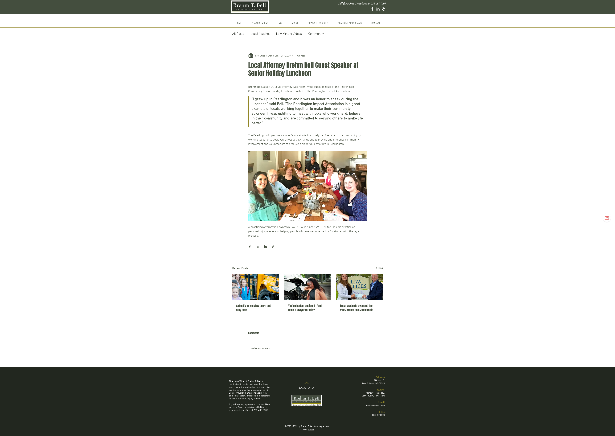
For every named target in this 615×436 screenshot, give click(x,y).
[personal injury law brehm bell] (372, 9)
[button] (349, 22)
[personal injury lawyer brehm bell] (378, 9)
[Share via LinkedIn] (265, 246)
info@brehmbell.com (375, 405)
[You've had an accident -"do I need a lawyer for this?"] (307, 287)
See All (379, 268)
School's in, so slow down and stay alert (253, 308)
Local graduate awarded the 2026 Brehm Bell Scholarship (356, 308)
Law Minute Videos (289, 34)
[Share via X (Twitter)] (257, 246)
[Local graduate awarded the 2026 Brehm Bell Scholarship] (359, 287)
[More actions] (365, 56)
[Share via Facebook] (249, 246)
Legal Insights (260, 34)
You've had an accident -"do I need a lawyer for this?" (305, 308)
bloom (311, 429)
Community (316, 34)
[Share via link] (273, 246)
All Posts (238, 34)
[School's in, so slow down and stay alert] (255, 287)
